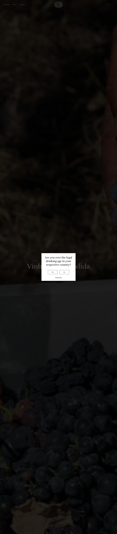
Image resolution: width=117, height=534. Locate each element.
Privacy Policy (58, 277)
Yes (53, 272)
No (64, 272)
